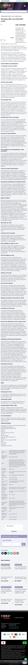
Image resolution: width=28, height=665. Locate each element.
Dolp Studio (16, 664)
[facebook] (2, 553)
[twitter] (5, 553)
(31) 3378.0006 (5, 1)
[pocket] (14, 553)
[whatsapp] (11, 553)
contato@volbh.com (14, 628)
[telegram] (8, 553)
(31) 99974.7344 (20, 1)
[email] (17, 553)
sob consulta (20, 25)
